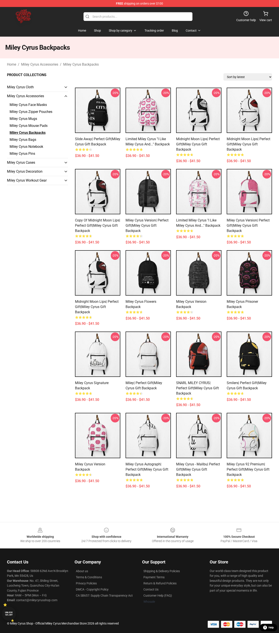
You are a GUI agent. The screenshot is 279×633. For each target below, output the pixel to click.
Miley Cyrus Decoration (25, 171)
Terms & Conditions (89, 577)
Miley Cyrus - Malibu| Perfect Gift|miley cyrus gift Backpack (198, 469)
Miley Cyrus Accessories (39, 64)
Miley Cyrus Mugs (23, 119)
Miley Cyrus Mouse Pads (29, 126)
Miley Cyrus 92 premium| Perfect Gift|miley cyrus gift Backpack (248, 469)
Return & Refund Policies (160, 583)
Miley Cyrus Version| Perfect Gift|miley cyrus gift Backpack (147, 225)
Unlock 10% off (9, 613)
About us (82, 571)
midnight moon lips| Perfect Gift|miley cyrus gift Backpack (198, 144)
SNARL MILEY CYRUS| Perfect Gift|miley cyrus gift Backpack (197, 388)
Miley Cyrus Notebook (26, 147)
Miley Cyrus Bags (23, 140)
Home (11, 64)
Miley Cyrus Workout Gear (27, 180)
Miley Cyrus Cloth (20, 87)
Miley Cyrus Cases (21, 162)
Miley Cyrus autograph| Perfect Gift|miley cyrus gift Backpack (147, 469)
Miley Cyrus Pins (22, 153)
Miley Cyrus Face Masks (28, 105)
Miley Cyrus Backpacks (81, 64)
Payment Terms (154, 577)
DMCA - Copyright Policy (92, 589)
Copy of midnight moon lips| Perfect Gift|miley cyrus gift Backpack (97, 225)
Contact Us (150, 589)
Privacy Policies (86, 583)
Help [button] (271, 627)
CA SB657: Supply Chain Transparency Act (104, 595)
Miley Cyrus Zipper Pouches (31, 112)
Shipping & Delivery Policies (161, 571)
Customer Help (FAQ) (157, 595)
